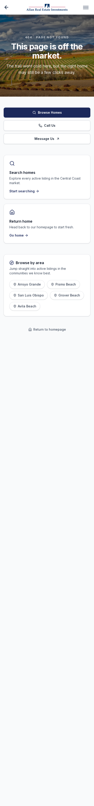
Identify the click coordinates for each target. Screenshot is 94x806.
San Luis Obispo (31, 295)
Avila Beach (27, 306)
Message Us (44, 139)
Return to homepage (49, 329)
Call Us (49, 125)
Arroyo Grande (29, 284)
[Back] (6, 7)
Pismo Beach (65, 284)
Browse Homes (50, 112)
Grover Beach (69, 295)
